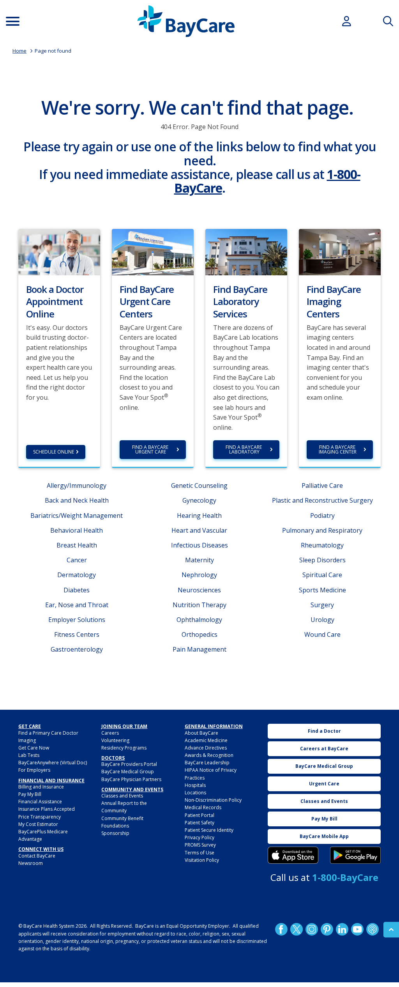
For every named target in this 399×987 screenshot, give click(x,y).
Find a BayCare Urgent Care (150, 449)
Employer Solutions (76, 619)
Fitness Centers (76, 634)
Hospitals (195, 785)
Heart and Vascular (199, 530)
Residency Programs (124, 747)
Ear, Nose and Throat (76, 605)
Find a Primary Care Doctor (48, 733)
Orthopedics (199, 634)
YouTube (357, 929)
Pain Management (199, 649)
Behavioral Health (76, 530)
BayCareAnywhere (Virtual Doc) (52, 762)
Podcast (372, 929)
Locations (195, 792)
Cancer (77, 560)
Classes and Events (122, 795)
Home (19, 50)
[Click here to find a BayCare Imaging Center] (340, 251)
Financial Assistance (40, 801)
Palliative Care (322, 485)
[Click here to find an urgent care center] (153, 251)
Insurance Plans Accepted (46, 809)
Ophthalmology (199, 619)
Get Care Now (33, 747)
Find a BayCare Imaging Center (338, 449)
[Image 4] (355, 855)
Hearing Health (199, 515)
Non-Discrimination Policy (213, 800)
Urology (322, 619)
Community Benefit (122, 818)
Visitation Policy (202, 860)
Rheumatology (322, 545)
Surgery (322, 605)
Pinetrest (327, 929)
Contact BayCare (36, 855)
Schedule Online (53, 451)
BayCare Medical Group (127, 771)
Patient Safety (199, 822)
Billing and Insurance (41, 786)
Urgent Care (324, 783)
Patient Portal (199, 815)
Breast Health (76, 545)
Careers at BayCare (324, 748)
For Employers (34, 770)
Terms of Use (199, 852)
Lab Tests (28, 755)
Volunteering (115, 740)
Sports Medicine (322, 590)
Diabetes (77, 590)
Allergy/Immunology (76, 485)
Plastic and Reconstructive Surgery (322, 500)
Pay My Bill (29, 794)
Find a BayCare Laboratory (244, 449)
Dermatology (76, 575)
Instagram (311, 929)
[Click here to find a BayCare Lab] (246, 251)
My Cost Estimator (38, 824)
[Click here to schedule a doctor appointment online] (59, 251)
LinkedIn (342, 929)
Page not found (53, 50)
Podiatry (322, 515)
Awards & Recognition (209, 755)
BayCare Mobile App (324, 836)
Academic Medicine (206, 740)
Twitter (296, 929)
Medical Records (203, 807)
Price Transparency (39, 816)
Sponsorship (115, 833)
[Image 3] (293, 855)
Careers (110, 733)
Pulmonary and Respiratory (322, 530)
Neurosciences (199, 590)
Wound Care (322, 634)
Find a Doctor (324, 731)
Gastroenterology (77, 649)
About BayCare (201, 733)
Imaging (27, 740)
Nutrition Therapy (199, 605)
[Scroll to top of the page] (391, 929)
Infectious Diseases (199, 545)
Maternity (199, 560)
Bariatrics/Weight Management (76, 515)
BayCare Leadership (207, 762)
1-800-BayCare (345, 877)
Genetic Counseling (199, 485)
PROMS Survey (200, 845)
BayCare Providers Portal (129, 764)
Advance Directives (206, 747)
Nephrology (199, 575)
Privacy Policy (199, 837)
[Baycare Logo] (186, 21)
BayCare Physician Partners (131, 779)
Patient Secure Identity (209, 830)
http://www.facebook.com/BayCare (281, 929)
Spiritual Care (322, 575)
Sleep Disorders (322, 560)
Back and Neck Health (77, 500)
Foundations (115, 825)
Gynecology (199, 500)
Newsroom (30, 863)
